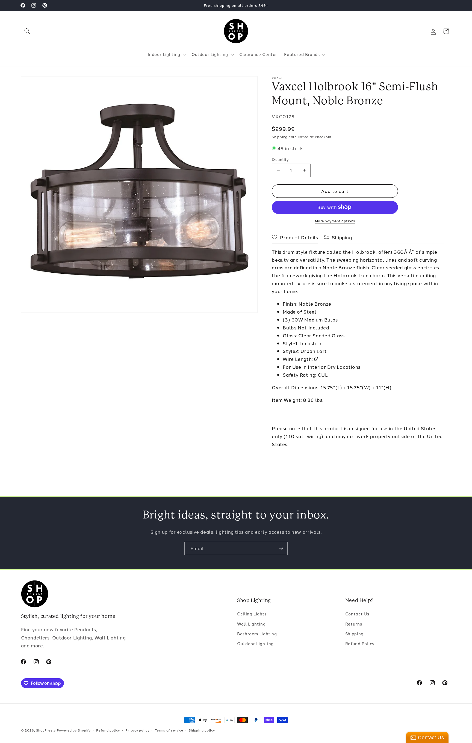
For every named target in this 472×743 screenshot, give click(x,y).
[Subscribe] (281, 548)
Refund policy (108, 730)
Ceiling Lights (252, 614)
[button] (27, 31)
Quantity (280, 159)
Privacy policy (137, 730)
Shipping (280, 136)
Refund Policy (359, 643)
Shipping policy (202, 730)
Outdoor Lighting (255, 643)
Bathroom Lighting (257, 633)
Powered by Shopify (74, 730)
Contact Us (357, 614)
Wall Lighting (251, 624)
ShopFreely (45, 730)
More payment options (335, 220)
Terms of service (169, 730)
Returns (353, 624)
